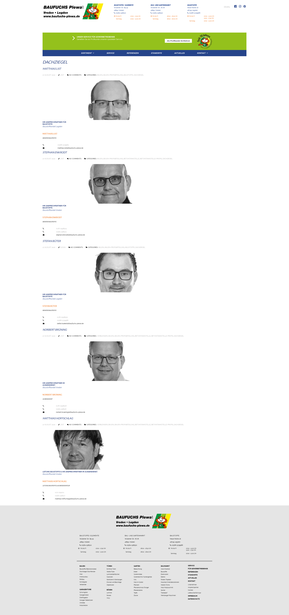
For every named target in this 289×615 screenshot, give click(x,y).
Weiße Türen (111, 571)
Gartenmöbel (138, 574)
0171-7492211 (59, 492)
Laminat (109, 593)
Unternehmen (192, 584)
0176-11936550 (62, 317)
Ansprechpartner (193, 587)
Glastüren (110, 577)
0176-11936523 (61, 228)
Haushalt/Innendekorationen (170, 582)
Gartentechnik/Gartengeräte (143, 577)
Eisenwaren (164, 574)
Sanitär (163, 590)
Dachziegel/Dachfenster (87, 571)
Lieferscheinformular (194, 593)
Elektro (163, 577)
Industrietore (83, 605)
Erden (135, 571)
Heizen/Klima (165, 585)
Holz (81, 574)
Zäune (136, 595)
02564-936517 (60, 496)
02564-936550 (157, 13)
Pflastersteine (138, 590)
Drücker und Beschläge (114, 582)
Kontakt (201, 53)
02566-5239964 (63, 145)
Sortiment (86, 53)
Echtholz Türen (111, 569)
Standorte (156, 53)
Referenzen (133, 53)
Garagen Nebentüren (86, 600)
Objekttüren (110, 585)
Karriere (190, 590)
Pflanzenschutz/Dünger (141, 587)
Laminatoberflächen (113, 574)
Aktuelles (179, 53)
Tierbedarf (164, 593)
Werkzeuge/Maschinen (168, 595)
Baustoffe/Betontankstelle (88, 569)
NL (229, 7)
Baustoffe (164, 571)
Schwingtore (83, 592)
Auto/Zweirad (165, 569)
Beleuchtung (138, 569)
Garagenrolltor (84, 595)
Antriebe (82, 603)
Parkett (109, 595)
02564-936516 (61, 409)
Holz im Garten (138, 582)
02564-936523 (61, 232)
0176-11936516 (61, 406)
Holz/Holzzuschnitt (167, 587)
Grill (135, 579)
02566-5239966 (194, 13)
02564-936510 (121, 13)
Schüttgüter (83, 582)
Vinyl (108, 598)
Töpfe (135, 593)
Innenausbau (84, 577)
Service (110, 53)
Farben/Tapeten (166, 579)
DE (225, 7)
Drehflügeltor (84, 597)
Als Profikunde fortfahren (178, 41)
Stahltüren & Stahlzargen (114, 579)
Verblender (83, 584)
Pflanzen (136, 585)
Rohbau (82, 579)
